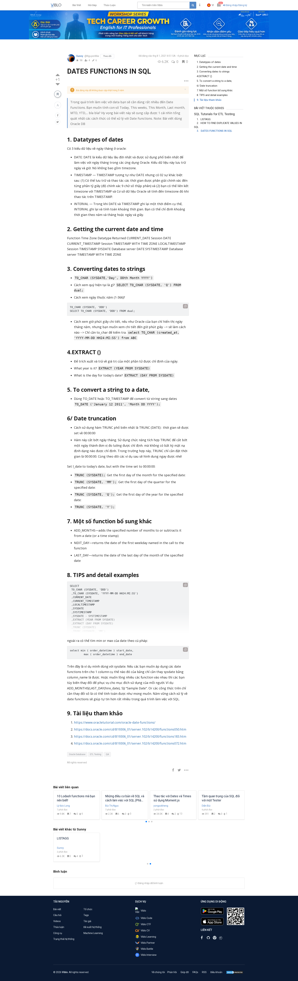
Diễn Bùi (206, 805)
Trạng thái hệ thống (63, 939)
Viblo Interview (149, 955)
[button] (210, 5)
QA (107, 754)
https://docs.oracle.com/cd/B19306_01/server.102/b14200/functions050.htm (130, 729)
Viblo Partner (148, 942)
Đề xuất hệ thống (92, 927)
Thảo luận (58, 927)
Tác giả (87, 921)
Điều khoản (216, 972)
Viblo (143, 910)
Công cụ (57, 933)
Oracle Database (77, 754)
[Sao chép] (185, 306)
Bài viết (57, 909)
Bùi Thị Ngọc (112, 805)
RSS (204, 972)
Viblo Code (146, 918)
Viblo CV (145, 930)
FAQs (195, 972)
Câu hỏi (57, 915)
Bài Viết (76, 5)
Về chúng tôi (158, 972)
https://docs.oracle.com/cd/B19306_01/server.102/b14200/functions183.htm (130, 736)
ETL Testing (95, 754)
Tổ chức (87, 909)
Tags (86, 915)
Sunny (80, 56)
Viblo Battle (147, 948)
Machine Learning (93, 933)
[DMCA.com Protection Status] (234, 972)
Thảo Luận (109, 5)
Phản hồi (172, 972)
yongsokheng (160, 805)
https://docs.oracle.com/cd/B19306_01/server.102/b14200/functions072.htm (130, 743)
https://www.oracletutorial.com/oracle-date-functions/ (114, 722)
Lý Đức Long (63, 805)
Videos (57, 921)
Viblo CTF (146, 924)
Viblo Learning (148, 936)
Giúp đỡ (185, 972)
